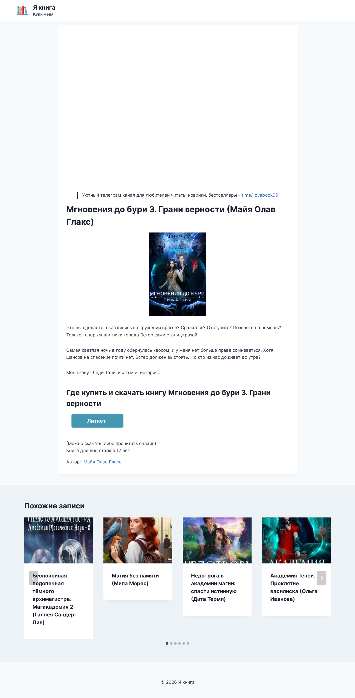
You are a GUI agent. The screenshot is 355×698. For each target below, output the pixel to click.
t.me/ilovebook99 (260, 195)
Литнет (96, 421)
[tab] (167, 643)
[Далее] (321, 578)
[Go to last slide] (33, 578)
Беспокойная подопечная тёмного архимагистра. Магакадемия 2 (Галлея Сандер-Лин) (54, 599)
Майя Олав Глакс (102, 461)
